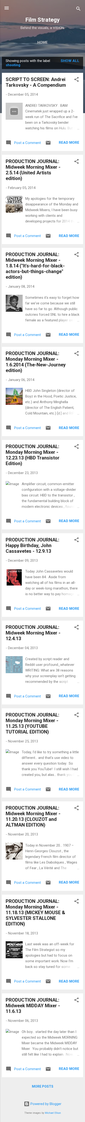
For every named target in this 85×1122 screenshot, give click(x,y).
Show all (70, 61)
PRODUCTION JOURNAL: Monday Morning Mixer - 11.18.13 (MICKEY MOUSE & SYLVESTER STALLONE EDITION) (35, 912)
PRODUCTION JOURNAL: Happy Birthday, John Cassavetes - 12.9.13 (32, 545)
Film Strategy (42, 19)
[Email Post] (48, 144)
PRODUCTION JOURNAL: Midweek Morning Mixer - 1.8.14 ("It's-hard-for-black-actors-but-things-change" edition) (35, 266)
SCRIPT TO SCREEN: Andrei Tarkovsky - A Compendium (36, 82)
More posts (42, 1086)
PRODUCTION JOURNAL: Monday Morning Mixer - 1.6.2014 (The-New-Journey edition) (36, 362)
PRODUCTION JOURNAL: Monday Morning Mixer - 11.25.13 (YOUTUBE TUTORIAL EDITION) (32, 723)
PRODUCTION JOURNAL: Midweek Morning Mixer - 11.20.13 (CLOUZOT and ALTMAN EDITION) (33, 816)
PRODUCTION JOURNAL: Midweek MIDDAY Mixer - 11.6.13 (33, 1005)
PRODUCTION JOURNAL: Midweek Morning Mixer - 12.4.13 (33, 632)
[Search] (78, 9)
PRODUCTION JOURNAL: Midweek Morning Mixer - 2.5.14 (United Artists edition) (33, 170)
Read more (69, 142)
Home (42, 42)
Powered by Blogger (45, 1104)
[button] (76, 80)
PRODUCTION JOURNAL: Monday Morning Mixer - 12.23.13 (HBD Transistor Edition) (33, 455)
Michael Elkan (53, 1112)
